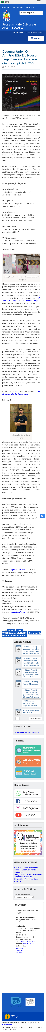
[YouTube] (27, 817)
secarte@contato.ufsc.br (30, 941)
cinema (11, 630)
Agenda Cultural (18, 569)
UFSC (24, 633)
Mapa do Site (30, 7)
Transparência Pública (23, 877)
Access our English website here (27, 732)
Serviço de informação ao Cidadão (28, 874)
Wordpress (7, 1024)
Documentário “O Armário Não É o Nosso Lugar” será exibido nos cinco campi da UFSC (19, 57)
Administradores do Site (34, 32)
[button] (17, 718)
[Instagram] (27, 810)
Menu (37, 38)
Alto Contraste (18, 7)
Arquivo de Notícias (22, 895)
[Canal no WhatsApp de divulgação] (27, 797)
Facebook (19, 948)
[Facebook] (27, 803)
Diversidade (14, 633)
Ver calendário (35, 718)
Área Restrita (18, 32)
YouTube (19, 952)
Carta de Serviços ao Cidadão (26, 867)
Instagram (19, 950)
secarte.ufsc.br (18, 612)
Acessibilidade (6, 7)
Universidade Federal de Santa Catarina (21, 634)
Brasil (7, 2)
